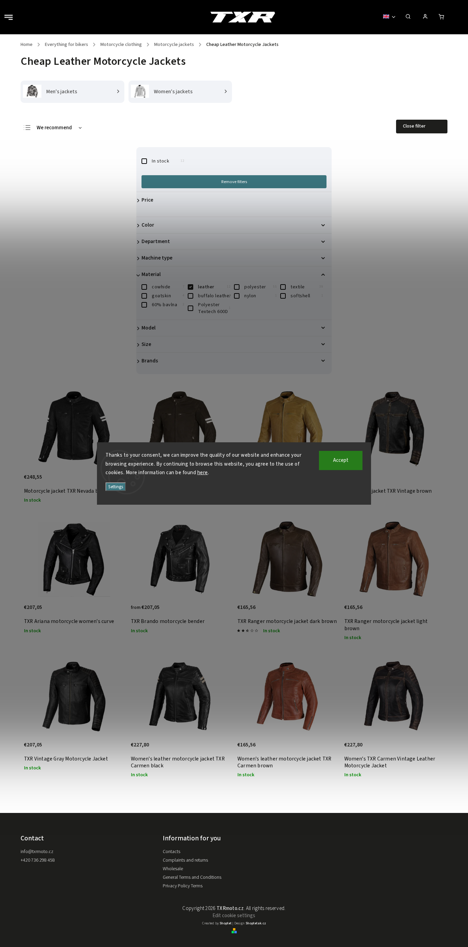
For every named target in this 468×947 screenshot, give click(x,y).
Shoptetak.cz (256, 923)
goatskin (168, 295)
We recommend (54, 127)
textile (307, 287)
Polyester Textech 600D (214, 308)
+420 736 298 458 (38, 860)
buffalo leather (214, 295)
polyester (260, 287)
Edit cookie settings (233, 915)
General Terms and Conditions (192, 877)
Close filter (414, 126)
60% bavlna (168, 304)
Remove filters (234, 182)
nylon (260, 295)
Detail (431, 480)
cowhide (168, 287)
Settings (115, 486)
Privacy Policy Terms (182, 886)
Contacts (171, 851)
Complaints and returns (185, 860)
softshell (307, 295)
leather (214, 287)
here (202, 472)
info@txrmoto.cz (37, 851)
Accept (340, 460)
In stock (168, 161)
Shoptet (226, 923)
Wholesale (173, 868)
